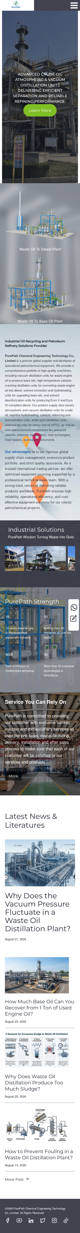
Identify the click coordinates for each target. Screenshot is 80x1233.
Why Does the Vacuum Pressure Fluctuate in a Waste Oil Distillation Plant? (38, 912)
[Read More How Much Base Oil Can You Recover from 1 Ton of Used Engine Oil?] (37, 975)
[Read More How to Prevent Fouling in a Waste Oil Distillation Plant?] (37, 1125)
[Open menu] (74, 5)
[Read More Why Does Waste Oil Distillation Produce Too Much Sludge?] (37, 1050)
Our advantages (18, 451)
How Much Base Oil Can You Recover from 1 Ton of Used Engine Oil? (39, 1008)
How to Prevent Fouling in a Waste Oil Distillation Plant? (39, 1154)
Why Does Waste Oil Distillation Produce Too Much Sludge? (34, 1082)
